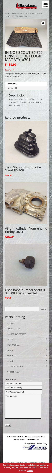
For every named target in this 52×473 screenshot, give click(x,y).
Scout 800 (14, 13)
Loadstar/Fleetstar (16, 334)
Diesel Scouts (13, 329)
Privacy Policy (29, 444)
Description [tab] (12, 84)
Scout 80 (8, 76)
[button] (43, 23)
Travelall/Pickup (15, 366)
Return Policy (42, 444)
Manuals (11, 339)
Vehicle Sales (13, 372)
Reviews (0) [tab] (12, 88)
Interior (22, 13)
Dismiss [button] (30, 471)
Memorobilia (13, 345)
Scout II (11, 361)
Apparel (11, 323)
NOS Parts (32, 74)
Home (7, 13)
